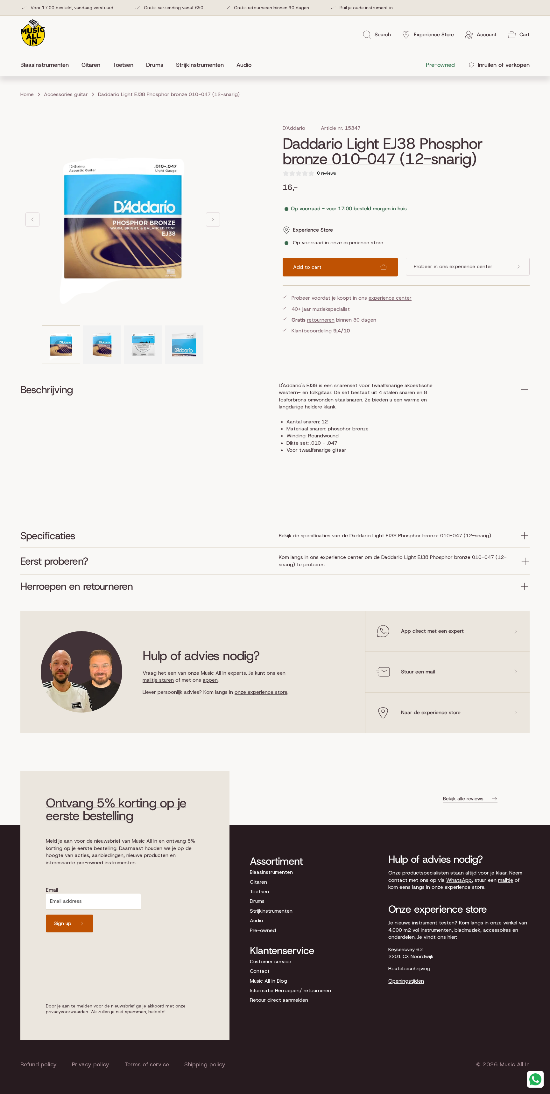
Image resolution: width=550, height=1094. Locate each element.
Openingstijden (406, 981)
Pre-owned (263, 930)
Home (27, 94)
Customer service (270, 961)
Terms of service (146, 1064)
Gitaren (258, 882)
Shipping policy (204, 1064)
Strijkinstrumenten (271, 911)
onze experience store (261, 692)
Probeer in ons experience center (453, 266)
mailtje (505, 880)
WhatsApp (459, 880)
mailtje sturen (158, 680)
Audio (256, 920)
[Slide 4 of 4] (184, 344)
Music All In (515, 1064)
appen (210, 680)
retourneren (321, 320)
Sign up (62, 923)
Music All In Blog (268, 981)
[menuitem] (47, 65)
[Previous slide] (32, 219)
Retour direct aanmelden (279, 1000)
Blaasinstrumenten (271, 872)
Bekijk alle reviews (463, 798)
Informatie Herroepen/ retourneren (290, 990)
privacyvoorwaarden (67, 1011)
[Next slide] (213, 219)
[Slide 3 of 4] (143, 344)
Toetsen (259, 891)
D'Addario (294, 128)
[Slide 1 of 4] (61, 344)
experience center (390, 298)
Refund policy (38, 1064)
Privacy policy (90, 1064)
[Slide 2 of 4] (102, 344)
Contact (260, 971)
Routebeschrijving (409, 968)
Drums (257, 901)
